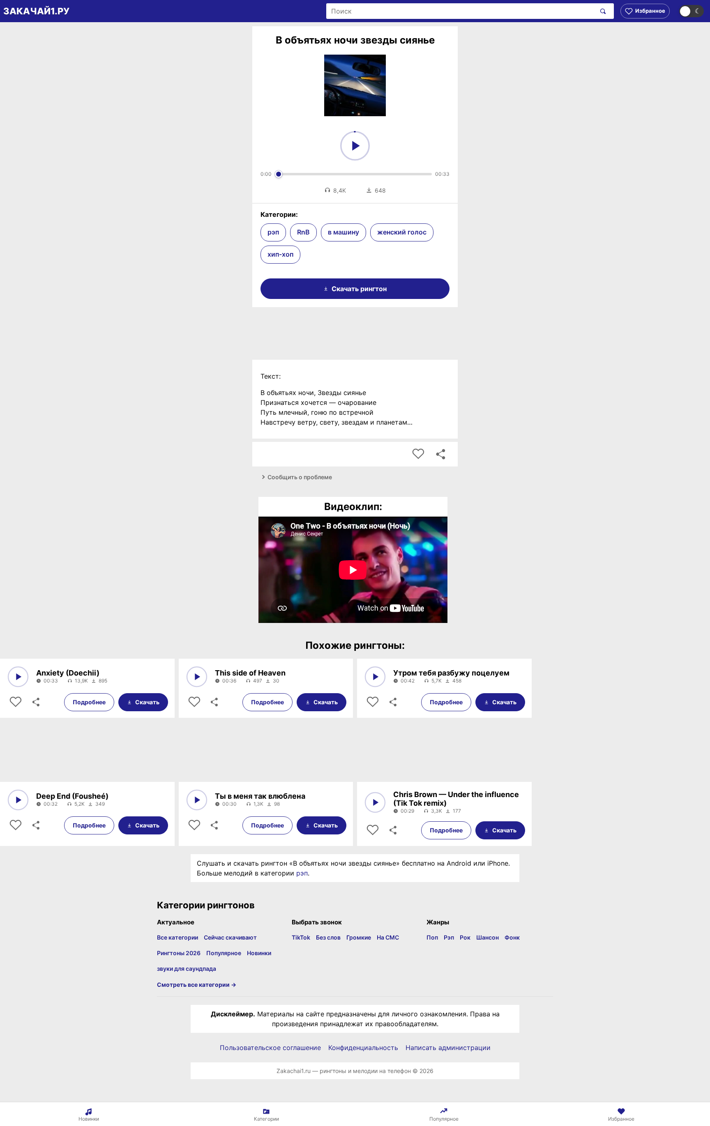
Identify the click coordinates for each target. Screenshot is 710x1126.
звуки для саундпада (186, 968)
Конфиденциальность (363, 1047)
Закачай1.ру (36, 11)
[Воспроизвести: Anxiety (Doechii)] (18, 676)
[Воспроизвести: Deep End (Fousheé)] (18, 799)
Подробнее (89, 702)
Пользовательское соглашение (270, 1047)
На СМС (388, 937)
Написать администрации (448, 1047)
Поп (432, 937)
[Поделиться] (35, 702)
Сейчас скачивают (230, 937)
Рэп (449, 937)
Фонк (512, 937)
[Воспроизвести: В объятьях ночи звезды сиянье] (355, 145)
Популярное (223, 952)
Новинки (259, 952)
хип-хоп (280, 254)
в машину (343, 232)
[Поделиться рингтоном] (440, 454)
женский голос (401, 232)
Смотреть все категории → (196, 984)
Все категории (177, 937)
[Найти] (601, 11)
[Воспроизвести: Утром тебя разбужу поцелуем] (375, 676)
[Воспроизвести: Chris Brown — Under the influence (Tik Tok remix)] (375, 802)
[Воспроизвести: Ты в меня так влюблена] (196, 799)
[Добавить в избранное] (418, 454)
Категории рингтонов (206, 905)
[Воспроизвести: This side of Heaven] (196, 676)
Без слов (328, 937)
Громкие (358, 937)
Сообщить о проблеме (299, 476)
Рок (465, 937)
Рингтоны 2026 (179, 952)
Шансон (487, 937)
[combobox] (461, 11)
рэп (273, 232)
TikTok (301, 937)
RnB (303, 232)
